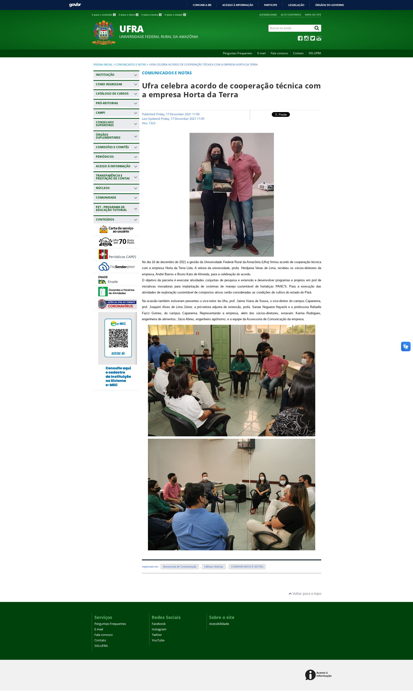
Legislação (296, 5)
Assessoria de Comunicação (179, 566)
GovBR (75, 5)
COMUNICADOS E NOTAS (130, 64)
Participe (270, 5)
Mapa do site (313, 14)
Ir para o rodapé (175, 14)
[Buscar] (317, 28)
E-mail (261, 53)
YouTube (158, 640)
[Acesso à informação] (319, 675)
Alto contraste (291, 14)
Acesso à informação (237, 5)
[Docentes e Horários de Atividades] (116, 294)
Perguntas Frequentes (237, 53)
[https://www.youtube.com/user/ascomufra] (318, 39)
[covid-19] (117, 307)
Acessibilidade (268, 14)
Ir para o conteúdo (103, 14)
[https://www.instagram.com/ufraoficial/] (306, 39)
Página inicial (103, 64)
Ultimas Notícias (213, 566)
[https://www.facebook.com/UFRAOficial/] (300, 39)
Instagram (159, 629)
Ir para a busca (151, 14)
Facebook (159, 624)
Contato (298, 53)
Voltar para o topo (306, 593)
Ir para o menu (128, 14)
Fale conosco (279, 53)
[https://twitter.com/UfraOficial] (312, 39)
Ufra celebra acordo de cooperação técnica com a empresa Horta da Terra (231, 90)
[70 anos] (116, 244)
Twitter (157, 635)
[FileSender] (116, 269)
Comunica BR (202, 5)
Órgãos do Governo (329, 5)
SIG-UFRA (315, 53)
